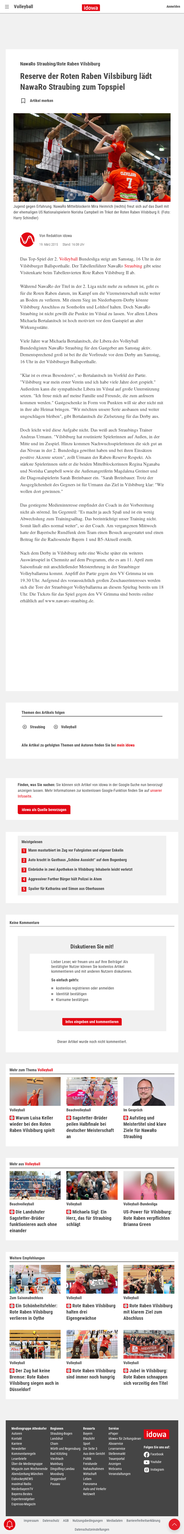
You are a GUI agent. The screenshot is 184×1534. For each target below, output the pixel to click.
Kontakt (17, 1438)
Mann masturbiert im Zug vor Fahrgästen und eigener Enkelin (75, 850)
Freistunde (90, 1464)
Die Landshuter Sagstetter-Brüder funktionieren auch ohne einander (33, 1221)
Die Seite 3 (90, 1449)
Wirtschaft (90, 1474)
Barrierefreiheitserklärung (143, 1520)
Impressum (31, 1520)
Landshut (56, 1438)
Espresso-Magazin (24, 1504)
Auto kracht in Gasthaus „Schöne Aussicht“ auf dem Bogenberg (77, 860)
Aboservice (116, 1443)
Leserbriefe (19, 1459)
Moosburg (57, 1474)
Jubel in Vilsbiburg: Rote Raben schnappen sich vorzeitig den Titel (145, 1377)
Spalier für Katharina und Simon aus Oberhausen (66, 888)
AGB (66, 1520)
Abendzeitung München (27, 1474)
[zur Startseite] (158, 1432)
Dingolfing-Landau (62, 1469)
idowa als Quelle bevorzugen (44, 809)
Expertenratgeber (23, 1499)
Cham (54, 1443)
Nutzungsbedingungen (88, 1520)
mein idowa (126, 745)
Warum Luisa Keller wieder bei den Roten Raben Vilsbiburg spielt (32, 1124)
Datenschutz (51, 1520)
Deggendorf (58, 1479)
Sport (86, 1443)
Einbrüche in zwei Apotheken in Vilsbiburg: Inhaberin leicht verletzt (80, 869)
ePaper (113, 1433)
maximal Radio (21, 1484)
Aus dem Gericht (94, 1454)
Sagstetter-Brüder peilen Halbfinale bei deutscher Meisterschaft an (90, 1127)
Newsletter (19, 1449)
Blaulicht (89, 1438)
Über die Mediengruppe (27, 1464)
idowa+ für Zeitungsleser (125, 1438)
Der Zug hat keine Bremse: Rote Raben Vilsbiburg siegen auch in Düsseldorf (34, 1380)
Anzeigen (115, 1464)
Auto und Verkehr (94, 1489)
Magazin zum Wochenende (30, 1469)
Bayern (87, 1433)
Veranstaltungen (120, 1474)
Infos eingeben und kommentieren (92, 1021)
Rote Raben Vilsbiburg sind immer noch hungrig (90, 1374)
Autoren (17, 1433)
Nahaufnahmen (93, 1469)
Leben (87, 1479)
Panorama (90, 1484)
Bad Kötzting (58, 1454)
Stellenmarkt (117, 1454)
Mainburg (56, 1464)
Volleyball (23, 6)
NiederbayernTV (22, 1489)
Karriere (17, 1443)
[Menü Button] (7, 6)
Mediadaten (115, 1520)
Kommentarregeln (24, 1454)
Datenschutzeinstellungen (92, 1529)
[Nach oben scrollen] (174, 1524)
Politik (87, 1459)
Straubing (133, 266)
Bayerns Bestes (22, 1494)
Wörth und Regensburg (65, 1449)
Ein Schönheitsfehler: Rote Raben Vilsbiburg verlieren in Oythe (33, 1312)
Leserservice (117, 1449)
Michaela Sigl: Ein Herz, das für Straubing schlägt (88, 1218)
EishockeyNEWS (22, 1479)
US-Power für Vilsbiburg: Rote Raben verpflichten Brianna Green (147, 1218)
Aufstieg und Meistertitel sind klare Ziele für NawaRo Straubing (144, 1127)
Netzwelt (89, 1494)
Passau (55, 1484)
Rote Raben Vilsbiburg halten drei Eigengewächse (90, 1312)
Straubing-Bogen (61, 1433)
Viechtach (56, 1459)
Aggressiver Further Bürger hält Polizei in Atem (65, 879)
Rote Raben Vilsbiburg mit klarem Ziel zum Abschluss (147, 1312)
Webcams (115, 1469)
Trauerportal (117, 1459)
